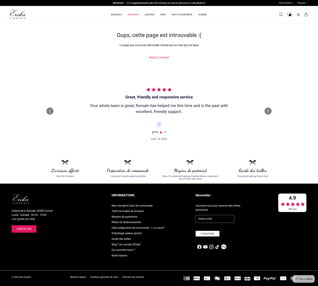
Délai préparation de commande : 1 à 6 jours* (138, 227)
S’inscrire (207, 233)
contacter (24, 229)
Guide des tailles (121, 238)
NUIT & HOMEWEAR (182, 14)
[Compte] (297, 14)
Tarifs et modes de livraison (128, 211)
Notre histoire (119, 255)
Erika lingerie (25, 277)
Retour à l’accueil (159, 57)
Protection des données (133, 277)
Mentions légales (78, 277)
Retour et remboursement (126, 222)
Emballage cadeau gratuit (127, 233)
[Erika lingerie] (18, 14)
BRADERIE (133, 14)
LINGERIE (149, 14)
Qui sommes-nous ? (123, 249)
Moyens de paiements (124, 216)
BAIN (163, 14)
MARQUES (116, 14)
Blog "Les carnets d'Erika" (126, 244)
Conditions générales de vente (104, 277)
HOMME (202, 14)
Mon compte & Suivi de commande (132, 205)
